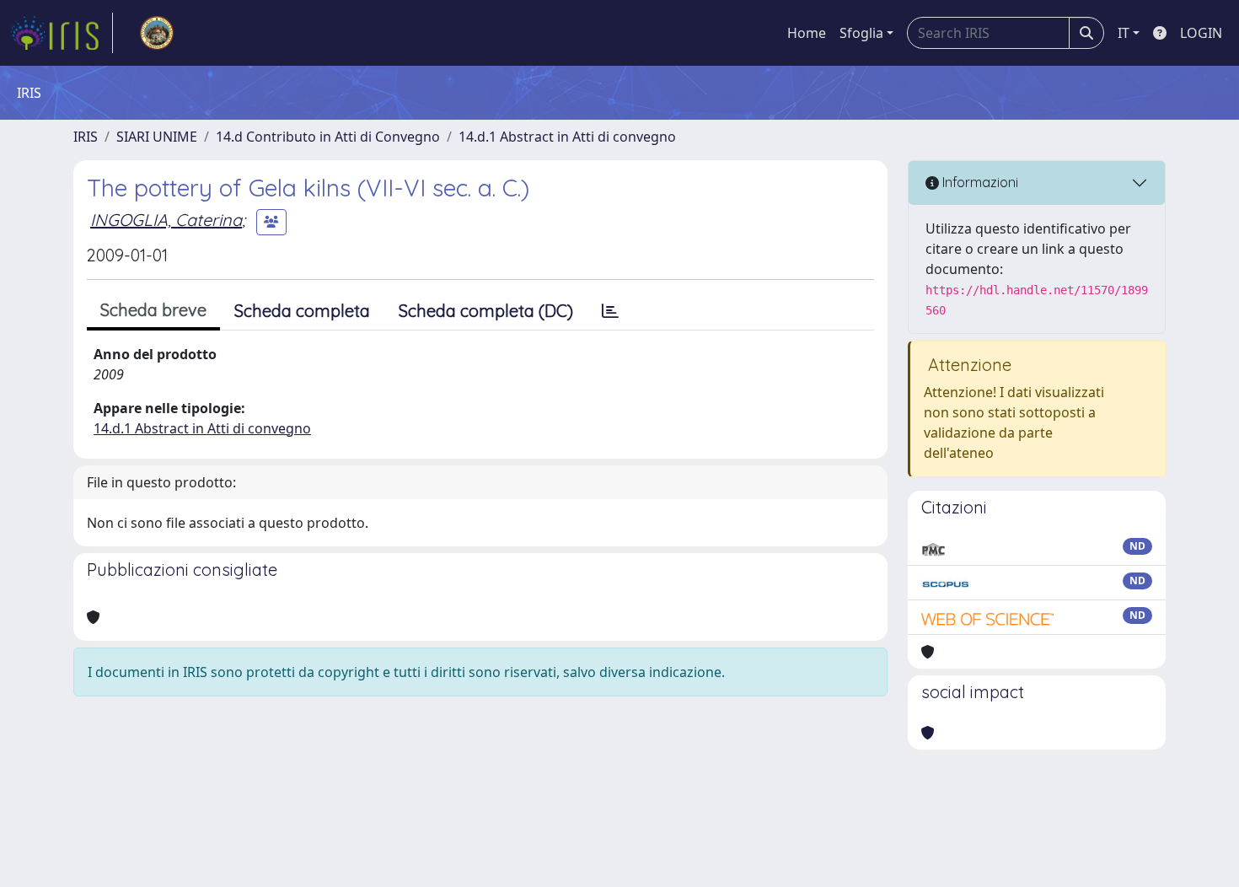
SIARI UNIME (156, 136)
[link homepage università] (156, 33)
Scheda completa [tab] (302, 310)
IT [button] (1123, 33)
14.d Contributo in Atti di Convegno (328, 136)
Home (806, 33)
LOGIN (1201, 33)
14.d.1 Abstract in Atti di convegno (567, 136)
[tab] (610, 311)
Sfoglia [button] (861, 33)
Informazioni (978, 182)
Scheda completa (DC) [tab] (486, 310)
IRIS (85, 136)
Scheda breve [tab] (153, 309)
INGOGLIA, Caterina (166, 219)
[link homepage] (61, 33)
